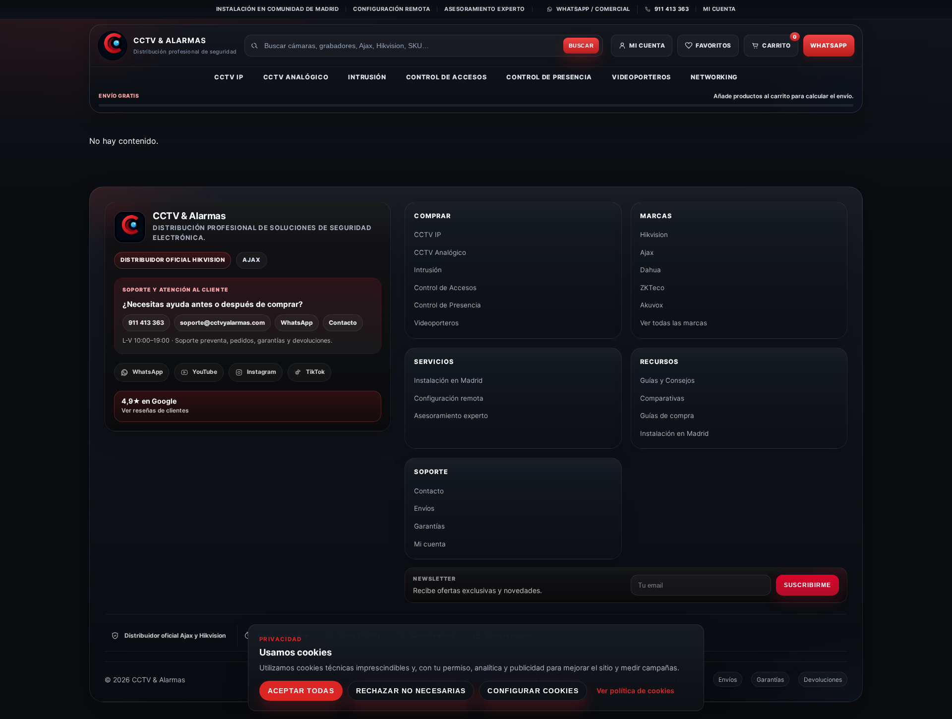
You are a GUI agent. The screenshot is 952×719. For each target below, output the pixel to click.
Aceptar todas (301, 691)
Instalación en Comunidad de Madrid (277, 8)
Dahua (650, 270)
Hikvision (654, 235)
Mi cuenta (719, 8)
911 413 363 (146, 322)
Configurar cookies (532, 691)
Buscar (581, 46)
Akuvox (651, 305)
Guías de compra (667, 415)
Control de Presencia (549, 77)
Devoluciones (823, 679)
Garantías (429, 526)
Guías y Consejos (667, 380)
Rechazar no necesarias (411, 691)
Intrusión (367, 77)
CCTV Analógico (296, 77)
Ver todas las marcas (673, 323)
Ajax (647, 252)
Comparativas (662, 398)
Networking (714, 77)
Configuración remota (391, 8)
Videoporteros (641, 77)
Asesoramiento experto (484, 8)
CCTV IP (228, 77)
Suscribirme (807, 585)
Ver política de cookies (635, 690)
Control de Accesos (446, 77)
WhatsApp (828, 45)
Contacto (343, 322)
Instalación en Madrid (448, 380)
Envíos (424, 508)
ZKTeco (652, 288)
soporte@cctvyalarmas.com (222, 322)
